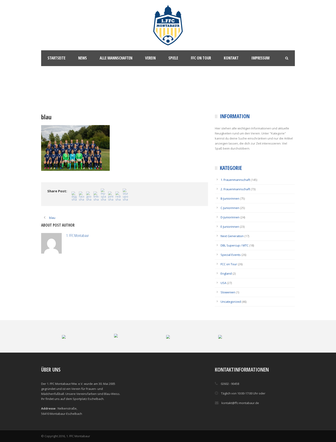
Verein (150, 58)
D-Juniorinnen (230, 217)
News (82, 58)
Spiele (173, 58)
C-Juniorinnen (230, 208)
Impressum (260, 58)
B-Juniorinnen (230, 198)
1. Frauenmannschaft (235, 180)
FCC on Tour (229, 264)
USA (223, 283)
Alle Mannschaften (116, 58)
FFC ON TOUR (201, 58)
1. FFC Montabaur (98, 235)
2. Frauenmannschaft (235, 189)
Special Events (231, 255)
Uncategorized (231, 302)
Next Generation (232, 236)
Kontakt (231, 58)
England (226, 273)
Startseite (56, 58)
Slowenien (228, 292)
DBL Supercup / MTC (234, 245)
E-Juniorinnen (230, 227)
